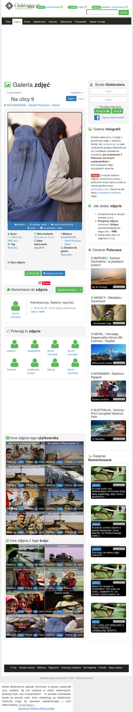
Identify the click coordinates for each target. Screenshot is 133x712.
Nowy (117, 110)
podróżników (49, 7)
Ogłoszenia (66, 21)
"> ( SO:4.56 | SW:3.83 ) (15, 238)
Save (47, 283)
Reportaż (13, 247)
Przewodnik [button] (80, 21)
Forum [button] (27, 21)
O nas (14, 667)
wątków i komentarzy (109, 7)
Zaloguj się (101, 110)
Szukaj (124, 12)
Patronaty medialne (71, 667)
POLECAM (33, 273)
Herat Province (73, 240)
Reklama (41, 667)
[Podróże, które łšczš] (22, 5)
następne (76, 92)
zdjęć (77, 7)
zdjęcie (71, 98)
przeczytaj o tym (100, 189)
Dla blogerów (89, 667)
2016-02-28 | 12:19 (44, 308)
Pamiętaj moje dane (110, 106)
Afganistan (66, 254)
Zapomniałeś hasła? (113, 117)
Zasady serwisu (27, 667)
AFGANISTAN (68, 237)
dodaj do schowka (54, 273)
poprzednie (14, 92)
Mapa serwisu (116, 667)
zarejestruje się (111, 144)
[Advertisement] (66, 52)
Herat (68, 244)
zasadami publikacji (110, 192)
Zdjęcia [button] (17, 21)
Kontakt (102, 667)
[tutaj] (110, 217)
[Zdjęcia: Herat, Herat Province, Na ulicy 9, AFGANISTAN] (45, 168)
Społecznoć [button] (40, 21)
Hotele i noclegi (97, 21)
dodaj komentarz (67, 290)
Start (8, 21)
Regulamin (53, 667)
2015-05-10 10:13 (44, 237)
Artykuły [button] (53, 21)
